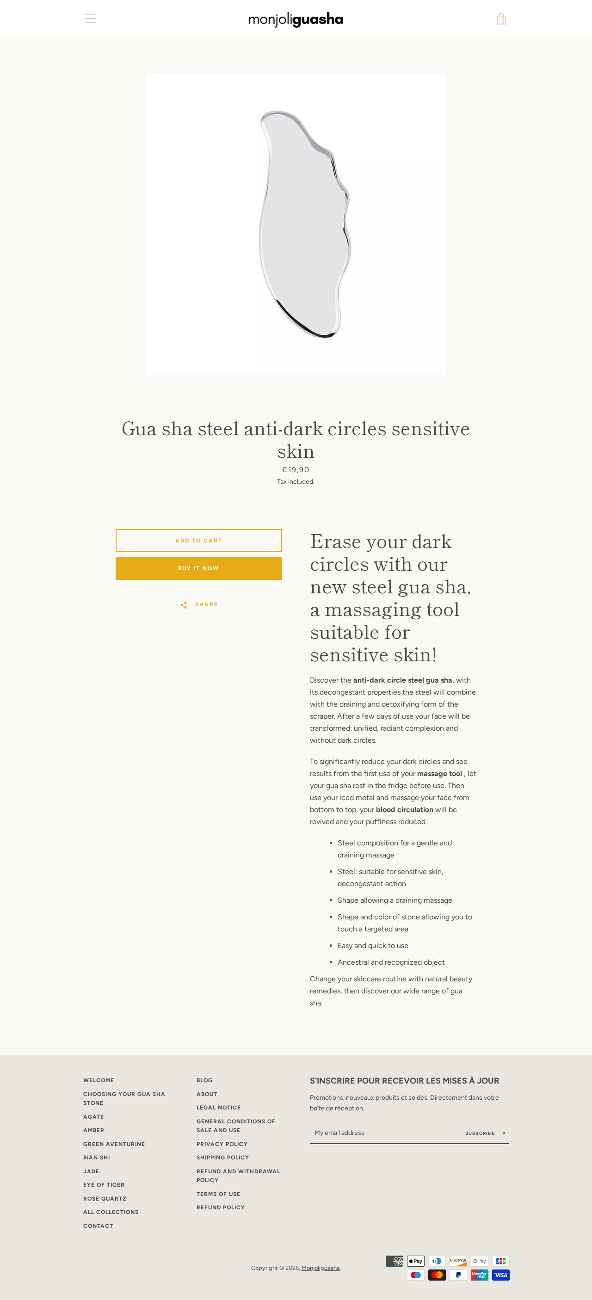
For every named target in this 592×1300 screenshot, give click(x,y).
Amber (94, 1130)
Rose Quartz (105, 1198)
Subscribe (481, 1133)
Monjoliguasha (321, 1267)
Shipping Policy (223, 1157)
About (207, 1094)
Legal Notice (219, 1107)
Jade (91, 1171)
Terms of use (218, 1194)
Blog (205, 1080)
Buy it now (198, 568)
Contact (98, 1226)
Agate (93, 1117)
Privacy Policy (222, 1144)
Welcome (98, 1080)
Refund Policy (221, 1207)
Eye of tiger (104, 1185)
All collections (111, 1212)
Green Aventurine (114, 1144)
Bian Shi (96, 1157)
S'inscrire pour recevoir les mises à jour (405, 1081)
